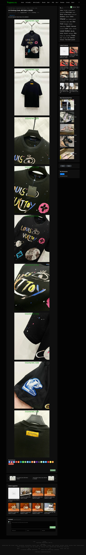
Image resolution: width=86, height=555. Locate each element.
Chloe (67, 19)
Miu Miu (73, 31)
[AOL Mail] (39, 462)
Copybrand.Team (23, 12)
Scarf (31, 546)
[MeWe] (21, 462)
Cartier (67, 16)
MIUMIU (61, 33)
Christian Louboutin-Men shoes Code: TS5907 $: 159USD (64, 79)
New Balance (71, 33)
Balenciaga (69, 12)
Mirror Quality (36, 2)
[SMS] (41, 462)
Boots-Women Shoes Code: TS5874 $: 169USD (64, 91)
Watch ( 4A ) (50, 542)
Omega (61, 35)
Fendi (61, 24)
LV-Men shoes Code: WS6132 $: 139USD (13, 500)
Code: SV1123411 (68, 144)
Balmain (74, 12)
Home (22, 2)
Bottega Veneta (67, 14)
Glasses (38, 545)
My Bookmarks (56, 549)
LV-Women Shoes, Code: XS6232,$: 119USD (68, 132)
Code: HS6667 (68, 120)
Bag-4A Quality (39, 542)
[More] (53, 462)
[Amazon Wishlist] (50, 462)
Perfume (18, 546)
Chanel (62, 19)
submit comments (52, 527)
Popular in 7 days (44, 549)
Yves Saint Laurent (70, 39)
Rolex (61, 37)
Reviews (62, 2)
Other (64, 35)
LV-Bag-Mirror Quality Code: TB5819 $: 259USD (37, 497)
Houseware (49, 545)
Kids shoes (66, 545)
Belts (9, 545)
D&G (71, 21)
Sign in (78, 7)
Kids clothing (62, 545)
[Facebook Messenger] (46, 462)
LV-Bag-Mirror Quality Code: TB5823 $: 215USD (37, 513)
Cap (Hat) (12, 545)
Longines (70, 28)
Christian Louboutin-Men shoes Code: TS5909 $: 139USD (64, 68)
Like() (53, 470)
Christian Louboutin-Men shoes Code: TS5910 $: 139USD (74, 55)
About (72, 2)
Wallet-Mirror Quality (53, 546)
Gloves (41, 545)
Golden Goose (62, 26)
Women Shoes (66, 546)
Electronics (34, 545)
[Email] (25, 462)
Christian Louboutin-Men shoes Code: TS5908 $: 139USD (74, 68)
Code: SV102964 (68, 156)
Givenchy (70, 24)
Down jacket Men (21, 545)
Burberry (62, 16)
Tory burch (65, 37)
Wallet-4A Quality (45, 542)
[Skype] (44, 462)
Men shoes (71, 545)
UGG (68, 37)
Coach (67, 21)
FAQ (53, 2)
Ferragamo (66, 24)
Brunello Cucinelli (73, 14)
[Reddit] (18, 462)
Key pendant (57, 545)
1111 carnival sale (24, 549)
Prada (73, 35)
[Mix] (32, 462)
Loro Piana (74, 28)
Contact (68, 2)
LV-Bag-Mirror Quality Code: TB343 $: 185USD (25, 497)
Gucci (68, 26)
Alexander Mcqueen (71, 10)
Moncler (66, 33)
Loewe (66, 28)
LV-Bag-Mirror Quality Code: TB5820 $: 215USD (49, 497)
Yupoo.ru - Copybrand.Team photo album (19, 8)
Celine (71, 16)
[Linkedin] (30, 462)
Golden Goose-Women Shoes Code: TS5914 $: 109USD (74, 79)
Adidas (61, 10)
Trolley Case (43, 546)
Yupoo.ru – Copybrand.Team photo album (44, 551)
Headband (45, 545)
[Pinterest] (16, 462)
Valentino (72, 37)
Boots (61, 14)
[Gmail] (34, 462)
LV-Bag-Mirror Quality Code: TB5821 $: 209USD (13, 513)
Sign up (74, 7)
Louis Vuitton (11, 463)
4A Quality (28, 2)
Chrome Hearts (63, 21)
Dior (74, 21)
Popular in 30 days (50, 549)
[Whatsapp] (23, 462)
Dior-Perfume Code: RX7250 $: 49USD (68, 107)
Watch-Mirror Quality (60, 546)
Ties (39, 546)
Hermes (73, 26)
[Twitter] (14, 462)
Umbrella (47, 546)
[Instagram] (12, 462)
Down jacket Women (28, 545)
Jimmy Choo (62, 28)
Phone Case (27, 546)
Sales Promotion (34, 549)
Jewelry (53, 545)
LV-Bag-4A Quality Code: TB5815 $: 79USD (49, 513)
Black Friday (29, 549)
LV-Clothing (32, 8)
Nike (75, 33)
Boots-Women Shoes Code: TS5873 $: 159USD (74, 91)
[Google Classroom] (48, 462)
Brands (43, 2)
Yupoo (63, 165)
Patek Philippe (68, 35)
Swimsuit (36, 546)
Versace (62, 39)
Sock (33, 546)
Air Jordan (66, 10)
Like (57, 2)
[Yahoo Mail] (37, 462)
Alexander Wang (62, 12)
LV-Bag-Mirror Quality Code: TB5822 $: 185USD (25, 513)
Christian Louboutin (72, 19)
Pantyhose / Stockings (80, 545)
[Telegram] (28, 462)
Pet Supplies (23, 546)
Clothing (28, 8)
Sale (48, 2)
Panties (75, 545)
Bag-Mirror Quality (5, 545)
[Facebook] (9, 462)
